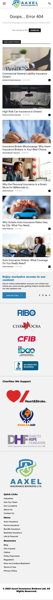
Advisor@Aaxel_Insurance (11, 153)
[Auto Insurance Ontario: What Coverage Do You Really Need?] (26, 245)
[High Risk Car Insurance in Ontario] (26, 96)
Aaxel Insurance (7, 191)
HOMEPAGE (35, 30)
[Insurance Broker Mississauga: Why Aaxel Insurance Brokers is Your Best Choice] (26, 131)
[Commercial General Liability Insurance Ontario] (26, 59)
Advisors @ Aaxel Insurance (11, 80)
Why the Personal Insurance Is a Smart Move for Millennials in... (24, 186)
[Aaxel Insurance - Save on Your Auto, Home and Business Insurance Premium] (26, 4)
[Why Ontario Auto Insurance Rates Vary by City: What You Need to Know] (26, 207)
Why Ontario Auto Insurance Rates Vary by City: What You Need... (25, 224)
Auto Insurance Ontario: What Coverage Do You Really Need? (25, 262)
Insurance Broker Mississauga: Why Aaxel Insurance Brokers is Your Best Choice (26, 148)
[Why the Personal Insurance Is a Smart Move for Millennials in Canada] (26, 169)
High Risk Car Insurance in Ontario (22, 111)
